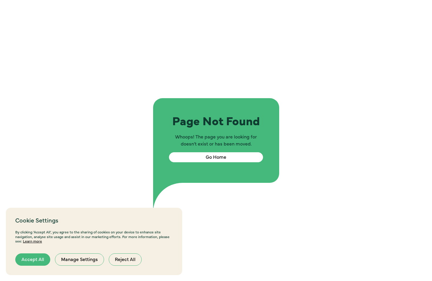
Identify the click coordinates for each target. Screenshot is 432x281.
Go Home (216, 157)
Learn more (32, 241)
